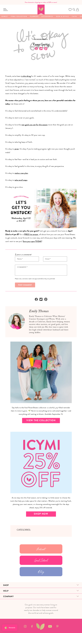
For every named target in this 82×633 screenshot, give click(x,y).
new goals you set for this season (34, 124)
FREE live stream (31, 234)
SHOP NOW (41, 514)
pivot (17, 148)
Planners (34, 16)
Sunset (4, 16)
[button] (5, 9)
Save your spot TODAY (32, 241)
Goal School (41, 560)
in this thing (26, 76)
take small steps (21, 180)
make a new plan (21, 173)
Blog (41, 572)
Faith (74, 16)
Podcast (41, 549)
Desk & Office (62, 16)
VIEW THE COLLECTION (41, 420)
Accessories (47, 16)
